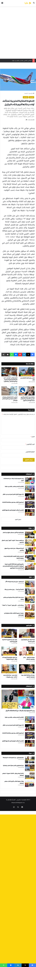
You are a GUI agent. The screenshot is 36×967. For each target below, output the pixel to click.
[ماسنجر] (16, 354)
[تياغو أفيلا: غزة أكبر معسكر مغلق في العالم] (30, 535)
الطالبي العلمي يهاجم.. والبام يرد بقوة (14, 486)
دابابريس (19, 800)
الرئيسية (31, 93)
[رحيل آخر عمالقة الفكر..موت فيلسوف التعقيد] (27, 668)
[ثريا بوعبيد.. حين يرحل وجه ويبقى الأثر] (30, 584)
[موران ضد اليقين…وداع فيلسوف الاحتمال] (27, 651)
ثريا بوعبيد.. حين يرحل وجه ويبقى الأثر (14, 581)
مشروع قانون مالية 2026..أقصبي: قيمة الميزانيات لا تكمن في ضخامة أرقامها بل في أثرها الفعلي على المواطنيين (13, 566)
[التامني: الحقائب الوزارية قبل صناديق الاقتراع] (30, 512)
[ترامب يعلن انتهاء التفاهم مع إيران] (27, 371)
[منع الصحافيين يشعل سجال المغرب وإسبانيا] (30, 768)
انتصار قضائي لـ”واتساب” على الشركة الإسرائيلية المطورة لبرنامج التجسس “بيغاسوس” (10, 379)
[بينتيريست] (20, 354)
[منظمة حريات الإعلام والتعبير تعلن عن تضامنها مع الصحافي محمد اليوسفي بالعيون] (27, 390)
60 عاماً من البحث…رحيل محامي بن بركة (14, 589)
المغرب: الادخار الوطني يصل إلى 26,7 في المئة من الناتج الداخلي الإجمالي (9, 398)
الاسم (33, 437)
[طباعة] (3, 354)
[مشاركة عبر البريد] (8, 354)
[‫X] (28, 354)
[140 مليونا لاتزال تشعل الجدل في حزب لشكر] (30, 496)
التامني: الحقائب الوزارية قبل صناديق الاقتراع (13, 510)
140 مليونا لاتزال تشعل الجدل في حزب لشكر (21, 60)
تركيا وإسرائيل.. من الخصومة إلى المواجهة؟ (13, 757)
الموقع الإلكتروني (30, 452)
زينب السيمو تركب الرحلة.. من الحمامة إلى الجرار (20, 710)
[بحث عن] (34, 4)
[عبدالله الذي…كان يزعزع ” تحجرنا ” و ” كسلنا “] (30, 607)
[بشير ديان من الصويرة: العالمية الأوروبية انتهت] (9, 633)
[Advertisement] (18, 32)
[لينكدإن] (24, 354)
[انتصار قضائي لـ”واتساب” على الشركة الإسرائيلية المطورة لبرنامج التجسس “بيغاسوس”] (9, 371)
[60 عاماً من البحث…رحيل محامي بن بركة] (30, 591)
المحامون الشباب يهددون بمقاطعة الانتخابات (13, 502)
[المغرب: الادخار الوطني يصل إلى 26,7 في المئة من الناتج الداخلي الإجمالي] (9, 390)
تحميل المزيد (18, 519)
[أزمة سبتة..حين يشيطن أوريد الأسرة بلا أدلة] (27, 633)
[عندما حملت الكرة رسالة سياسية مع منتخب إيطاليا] (30, 599)
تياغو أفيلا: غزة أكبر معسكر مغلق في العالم (13, 532)
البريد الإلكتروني (30, 444)
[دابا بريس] (25, 3)
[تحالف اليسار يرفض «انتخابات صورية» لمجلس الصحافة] (30, 775)
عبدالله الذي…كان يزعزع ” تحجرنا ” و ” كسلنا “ (13, 605)
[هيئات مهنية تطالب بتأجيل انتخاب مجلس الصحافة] (30, 783)
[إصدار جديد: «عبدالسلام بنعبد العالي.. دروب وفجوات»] (9, 668)
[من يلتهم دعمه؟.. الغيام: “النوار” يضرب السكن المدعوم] (30, 542)
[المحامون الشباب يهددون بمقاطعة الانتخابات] (30, 504)
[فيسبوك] (32, 354)
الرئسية (26, 97)
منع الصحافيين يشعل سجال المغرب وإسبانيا (13, 765)
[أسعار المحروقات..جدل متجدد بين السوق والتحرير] (30, 550)
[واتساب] (12, 354)
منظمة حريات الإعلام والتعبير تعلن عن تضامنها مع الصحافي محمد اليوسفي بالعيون (28, 398)
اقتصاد (26, 93)
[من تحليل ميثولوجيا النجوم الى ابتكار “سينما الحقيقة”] (9, 651)
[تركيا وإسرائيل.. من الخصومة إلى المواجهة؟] (30, 760)
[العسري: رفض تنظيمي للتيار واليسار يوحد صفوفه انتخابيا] (30, 558)
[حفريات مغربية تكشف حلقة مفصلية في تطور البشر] (30, 615)
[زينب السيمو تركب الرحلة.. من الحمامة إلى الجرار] (30, 481)
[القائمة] (2, 4)
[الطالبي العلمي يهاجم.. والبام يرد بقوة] (30, 488)
